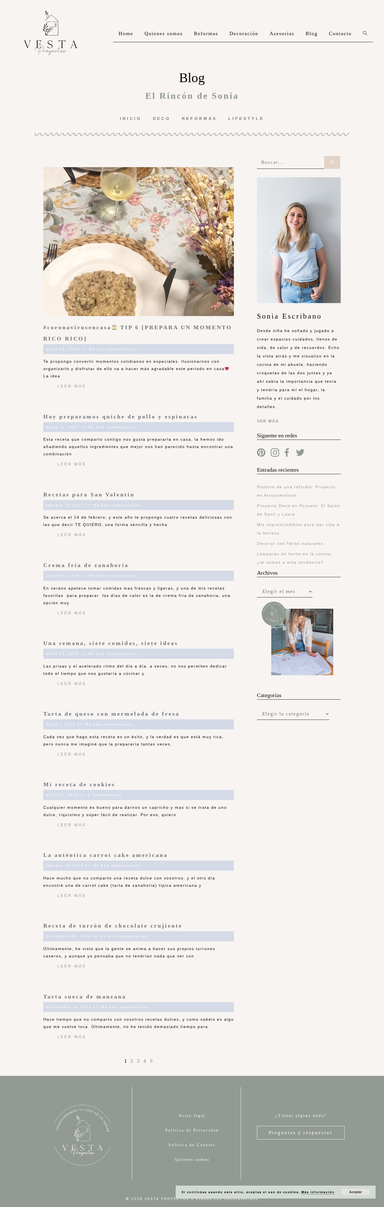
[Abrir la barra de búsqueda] (365, 33)
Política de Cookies (192, 1145)
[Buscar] (332, 162)
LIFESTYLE (246, 118)
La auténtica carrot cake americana (105, 855)
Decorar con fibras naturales (290, 543)
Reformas (206, 33)
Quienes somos (163, 33)
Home (126, 33)
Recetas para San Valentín (89, 494)
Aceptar (355, 1191)
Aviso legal (192, 1116)
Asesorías (282, 33)
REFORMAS (199, 118)
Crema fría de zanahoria (86, 565)
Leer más (71, 386)
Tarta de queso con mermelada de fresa (111, 714)
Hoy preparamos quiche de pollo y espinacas (120, 416)
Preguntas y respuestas (301, 1132)
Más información (318, 1192)
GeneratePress (241, 1199)
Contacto (340, 33)
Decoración (243, 33)
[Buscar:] (290, 162)
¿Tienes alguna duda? (300, 1116)
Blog (312, 33)
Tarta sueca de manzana (84, 996)
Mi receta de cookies (79, 784)
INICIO (131, 118)
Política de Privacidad (192, 1130)
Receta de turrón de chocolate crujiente (112, 925)
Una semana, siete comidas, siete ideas (110, 643)
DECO (162, 118)
